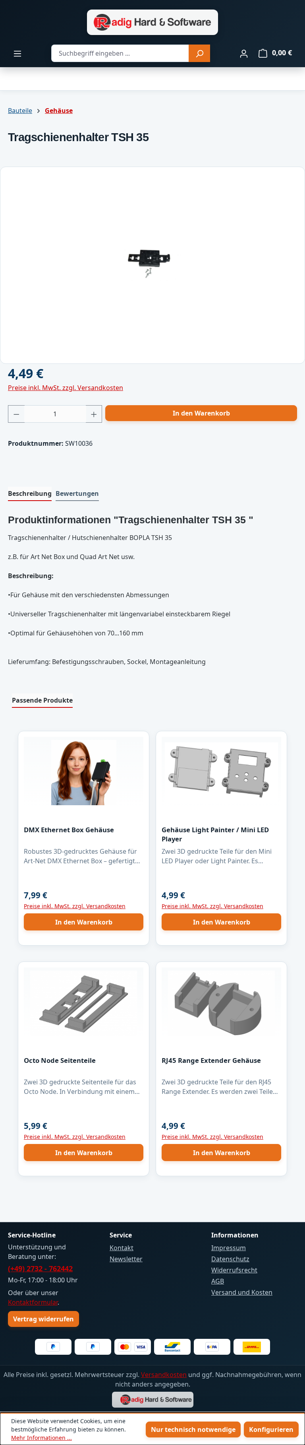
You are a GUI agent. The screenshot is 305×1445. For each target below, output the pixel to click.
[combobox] (120, 53)
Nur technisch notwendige (193, 1429)
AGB (217, 1281)
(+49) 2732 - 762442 (40, 1268)
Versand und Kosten (241, 1292)
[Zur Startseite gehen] (152, 22)
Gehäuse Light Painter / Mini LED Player (215, 834)
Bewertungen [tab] (77, 493)
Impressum (228, 1247)
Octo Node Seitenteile (60, 1060)
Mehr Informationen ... (41, 1437)
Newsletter (126, 1259)
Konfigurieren (271, 1429)
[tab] (30, 494)
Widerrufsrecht (234, 1270)
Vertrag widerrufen (43, 1319)
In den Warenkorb (201, 413)
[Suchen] (199, 53)
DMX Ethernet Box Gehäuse (69, 829)
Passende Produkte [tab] (42, 700)
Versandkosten (164, 1374)
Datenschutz (230, 1259)
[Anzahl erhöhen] (94, 414)
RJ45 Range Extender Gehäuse (211, 1060)
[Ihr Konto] (243, 53)
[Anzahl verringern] (16, 414)
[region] (152, 262)
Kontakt (121, 1247)
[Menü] (17, 53)
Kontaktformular (33, 1302)
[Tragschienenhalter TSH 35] (152, 262)
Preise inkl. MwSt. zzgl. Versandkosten (65, 387)
